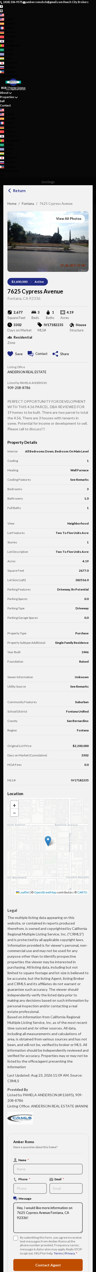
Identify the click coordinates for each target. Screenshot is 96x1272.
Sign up (5, 75)
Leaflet (24, 892)
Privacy (70, 1253)
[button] (48, 841)
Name (23, 1160)
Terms (58, 1253)
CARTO (82, 892)
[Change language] (3, 15)
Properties (7, 97)
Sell (2, 101)
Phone (24, 1179)
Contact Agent (48, 1265)
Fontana (28, 204)
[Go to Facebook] (1, 6)
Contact (5, 105)
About (4, 92)
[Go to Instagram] (1, 10)
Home (11, 204)
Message (25, 1198)
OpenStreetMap (45, 892)
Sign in (14, 75)
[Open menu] (1, 175)
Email (59, 1179)
